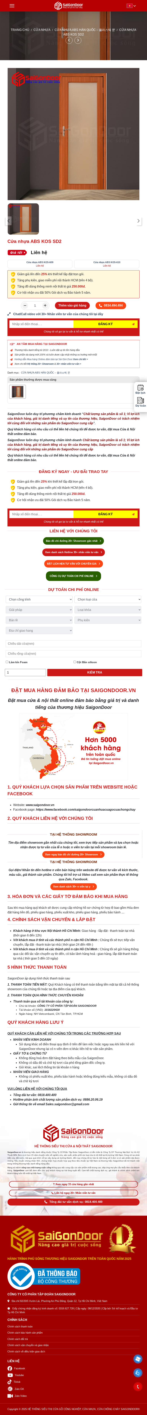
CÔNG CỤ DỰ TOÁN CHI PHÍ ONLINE (72, 576)
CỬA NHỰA (41, 29)
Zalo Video (21, 1395)
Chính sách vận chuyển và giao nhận (28, 1345)
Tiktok (17, 1381)
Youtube (19, 1375)
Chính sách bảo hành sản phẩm (25, 1332)
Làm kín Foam (17, 662)
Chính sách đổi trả (17, 1339)
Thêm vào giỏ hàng (72, 305)
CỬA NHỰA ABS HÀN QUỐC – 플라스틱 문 (85, 29)
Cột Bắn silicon (86, 662)
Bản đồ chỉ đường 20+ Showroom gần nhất (72, 540)
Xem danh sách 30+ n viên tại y (72, 886)
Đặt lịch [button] (140, 392)
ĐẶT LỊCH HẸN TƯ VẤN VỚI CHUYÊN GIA (72, 563)
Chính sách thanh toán (20, 1326)
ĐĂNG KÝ (105, 324)
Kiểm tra (94, 672)
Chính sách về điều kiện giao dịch (26, 1351)
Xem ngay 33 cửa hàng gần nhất (75, 1184)
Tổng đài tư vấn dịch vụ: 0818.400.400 (76, 1201)
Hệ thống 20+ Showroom (40, 364)
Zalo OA (19, 1389)
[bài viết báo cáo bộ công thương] (73, 1276)
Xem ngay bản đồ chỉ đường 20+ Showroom (72, 854)
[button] (138, 1359)
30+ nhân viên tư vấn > (68, 364)
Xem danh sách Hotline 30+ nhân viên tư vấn (72, 552)
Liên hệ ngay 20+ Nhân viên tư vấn (75, 1192)
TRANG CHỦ (20, 29)
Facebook (19, 1368)
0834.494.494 (113, 305)
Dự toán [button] (140, 405)
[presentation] (8, 220)
